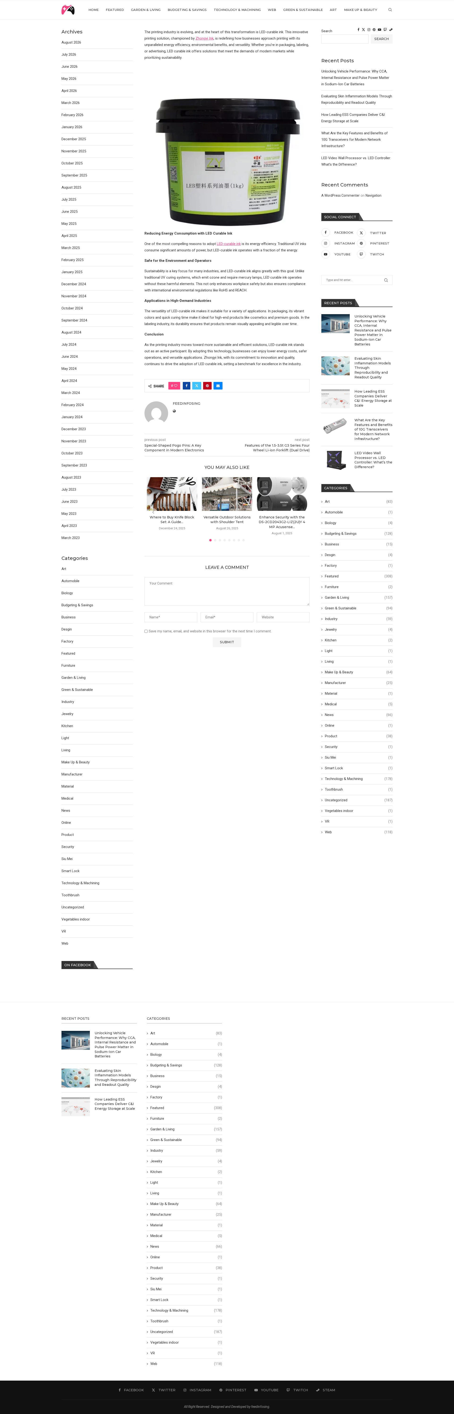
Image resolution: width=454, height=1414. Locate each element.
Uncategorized (359, 800)
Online (359, 725)
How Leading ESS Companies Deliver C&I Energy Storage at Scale (373, 398)
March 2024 (70, 393)
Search (326, 31)
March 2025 (70, 248)
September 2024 (74, 320)
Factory (359, 565)
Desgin (359, 555)
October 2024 (72, 308)
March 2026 (70, 103)
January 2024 (71, 417)
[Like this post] (175, 386)
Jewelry (359, 629)
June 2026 (69, 66)
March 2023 (70, 538)
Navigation (373, 195)
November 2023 (73, 441)
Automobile (359, 512)
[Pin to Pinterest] (207, 386)
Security (359, 747)
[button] (153, 512)
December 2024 (73, 284)
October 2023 (72, 453)
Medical (359, 704)
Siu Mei (359, 757)
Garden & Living (146, 10)
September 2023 (74, 465)
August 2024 (71, 332)
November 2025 (73, 151)
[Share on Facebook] (186, 386)
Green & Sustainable (303, 10)
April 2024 (69, 381)
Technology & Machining (237, 10)
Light (359, 651)
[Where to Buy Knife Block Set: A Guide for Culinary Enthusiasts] (172, 494)
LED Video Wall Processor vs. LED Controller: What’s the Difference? (373, 460)
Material (359, 693)
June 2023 (69, 501)
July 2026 (68, 54)
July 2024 (68, 344)
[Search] (390, 9)
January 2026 (71, 127)
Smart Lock (359, 768)
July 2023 (68, 489)
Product (359, 736)
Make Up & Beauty (360, 10)
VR (359, 821)
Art (333, 10)
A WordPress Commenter (340, 195)
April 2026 (69, 91)
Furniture (359, 587)
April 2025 (69, 236)
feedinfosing (186, 403)
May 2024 (68, 369)
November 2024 (73, 296)
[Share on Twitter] (196, 386)
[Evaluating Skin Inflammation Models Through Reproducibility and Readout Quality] (335, 365)
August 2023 (71, 477)
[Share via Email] (218, 386)
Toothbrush (359, 789)
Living (359, 661)
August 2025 (71, 187)
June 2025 (69, 211)
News (359, 715)
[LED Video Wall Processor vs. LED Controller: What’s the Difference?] (335, 460)
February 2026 (72, 115)
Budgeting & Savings (187, 10)
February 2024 (72, 405)
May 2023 (68, 514)
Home (93, 10)
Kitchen (359, 640)
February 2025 (72, 260)
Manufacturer (359, 683)
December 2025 (73, 139)
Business (359, 544)
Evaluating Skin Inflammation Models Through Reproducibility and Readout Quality (372, 367)
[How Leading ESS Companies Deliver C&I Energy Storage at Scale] (335, 398)
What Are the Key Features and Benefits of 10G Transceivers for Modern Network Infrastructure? (354, 139)
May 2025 (68, 224)
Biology (359, 523)
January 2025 (71, 272)
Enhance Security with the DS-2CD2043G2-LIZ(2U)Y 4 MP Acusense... (282, 522)
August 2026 (71, 42)
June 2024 (69, 356)
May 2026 (68, 79)
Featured (115, 10)
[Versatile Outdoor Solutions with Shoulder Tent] (227, 494)
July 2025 (68, 199)
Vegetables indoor (359, 811)
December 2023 (73, 429)
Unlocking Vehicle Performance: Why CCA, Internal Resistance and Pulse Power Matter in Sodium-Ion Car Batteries (355, 77)
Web (272, 10)
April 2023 (69, 526)
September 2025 (74, 175)
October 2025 (72, 163)
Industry (359, 619)
